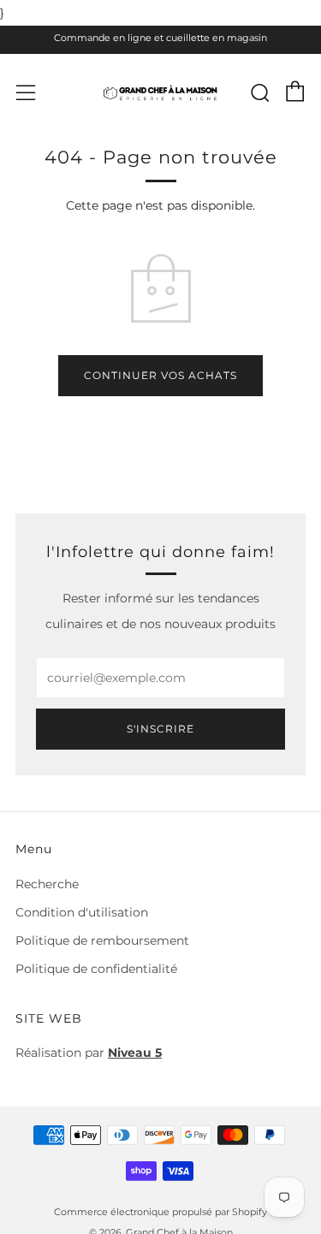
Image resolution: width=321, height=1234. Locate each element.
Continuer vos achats (160, 375)
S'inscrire (160, 728)
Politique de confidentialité (96, 968)
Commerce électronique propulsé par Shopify (160, 1212)
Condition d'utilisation (81, 912)
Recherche (47, 884)
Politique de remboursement (102, 940)
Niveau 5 (135, 1052)
